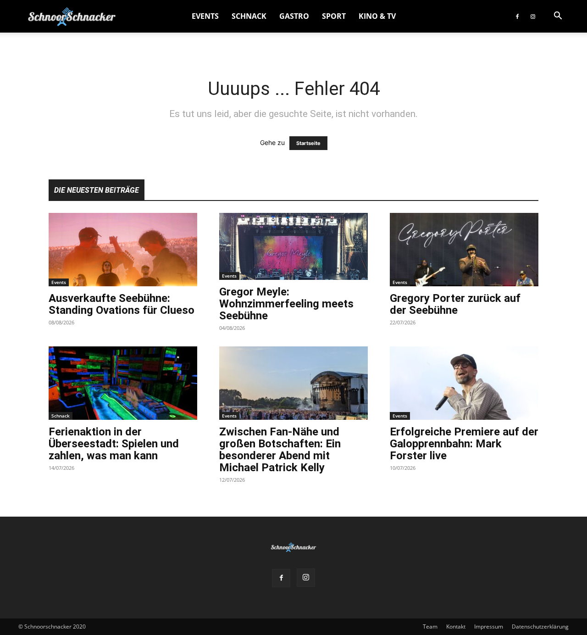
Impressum (488, 626)
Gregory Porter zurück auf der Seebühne (455, 304)
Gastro (294, 16)
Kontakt (455, 626)
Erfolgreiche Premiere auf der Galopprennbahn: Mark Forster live (464, 443)
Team (430, 626)
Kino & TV (377, 16)
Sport (334, 16)
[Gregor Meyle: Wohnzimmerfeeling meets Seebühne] (293, 246)
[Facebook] (517, 16)
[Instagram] (533, 16)
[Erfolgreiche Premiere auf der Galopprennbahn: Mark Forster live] (464, 383)
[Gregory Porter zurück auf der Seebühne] (464, 249)
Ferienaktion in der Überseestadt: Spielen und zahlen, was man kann (114, 443)
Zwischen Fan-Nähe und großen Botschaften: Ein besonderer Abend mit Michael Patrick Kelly (280, 449)
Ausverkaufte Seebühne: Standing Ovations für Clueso (121, 304)
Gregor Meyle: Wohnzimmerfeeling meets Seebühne (286, 303)
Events (205, 16)
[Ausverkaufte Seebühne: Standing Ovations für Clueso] (123, 249)
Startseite (308, 143)
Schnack (249, 16)
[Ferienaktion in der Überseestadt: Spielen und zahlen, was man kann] (123, 383)
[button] (558, 16)
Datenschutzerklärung (540, 626)
